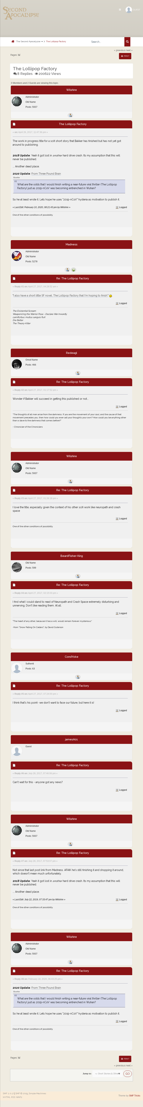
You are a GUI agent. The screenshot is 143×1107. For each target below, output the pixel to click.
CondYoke (71, 656)
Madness (71, 244)
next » (129, 50)
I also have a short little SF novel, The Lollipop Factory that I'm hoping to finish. (60, 295)
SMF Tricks (134, 1095)
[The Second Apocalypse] (21, 8)
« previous (119, 50)
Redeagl (71, 353)
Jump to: (87, 1073)
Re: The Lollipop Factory (72, 278)
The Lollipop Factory (56, 41)
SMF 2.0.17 (8, 1093)
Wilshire (71, 90)
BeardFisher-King (71, 556)
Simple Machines (37, 1093)
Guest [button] (136, 9)
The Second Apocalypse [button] (28, 41)
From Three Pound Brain (46, 173)
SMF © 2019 (21, 1093)
